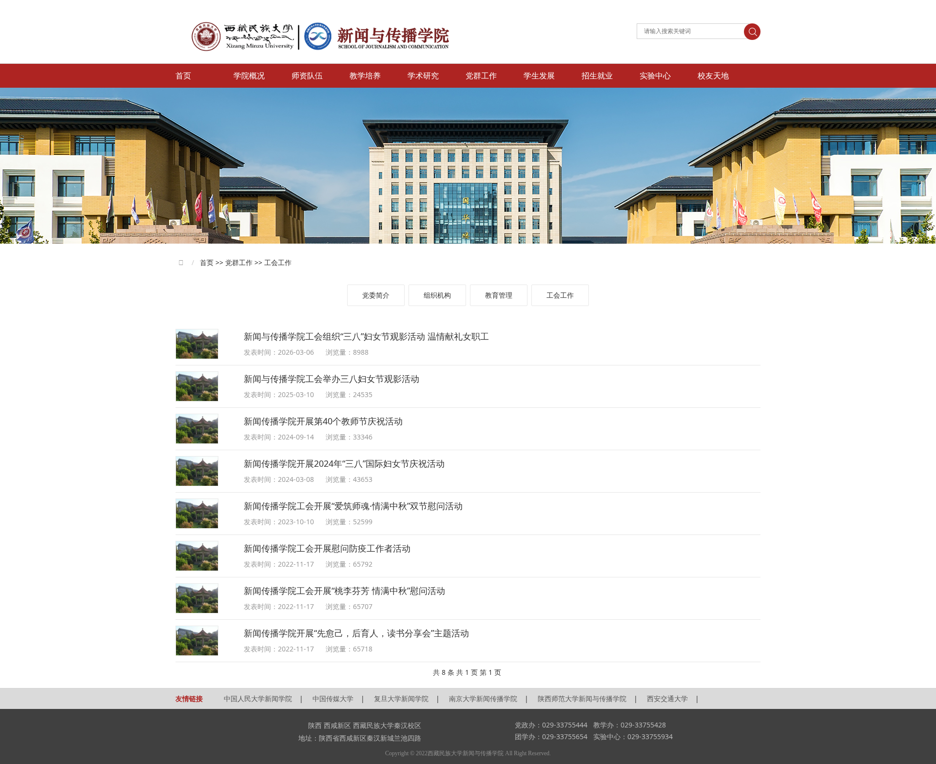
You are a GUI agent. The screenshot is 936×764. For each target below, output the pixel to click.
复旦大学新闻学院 (401, 698)
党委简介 (376, 295)
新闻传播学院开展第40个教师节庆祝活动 (323, 421)
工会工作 (560, 295)
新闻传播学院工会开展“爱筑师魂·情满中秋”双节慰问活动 (353, 506)
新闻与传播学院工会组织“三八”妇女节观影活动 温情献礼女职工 (366, 336)
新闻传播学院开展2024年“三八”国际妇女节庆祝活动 (344, 463)
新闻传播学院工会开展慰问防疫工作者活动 (327, 548)
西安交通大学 (667, 698)
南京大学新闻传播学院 (483, 698)
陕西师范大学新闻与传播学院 (582, 698)
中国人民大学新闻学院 (258, 698)
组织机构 (437, 295)
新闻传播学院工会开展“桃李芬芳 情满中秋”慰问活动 (344, 590)
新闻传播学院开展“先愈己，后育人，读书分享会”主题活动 (356, 633)
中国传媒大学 (332, 698)
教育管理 (498, 295)
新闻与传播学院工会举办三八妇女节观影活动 (331, 378)
